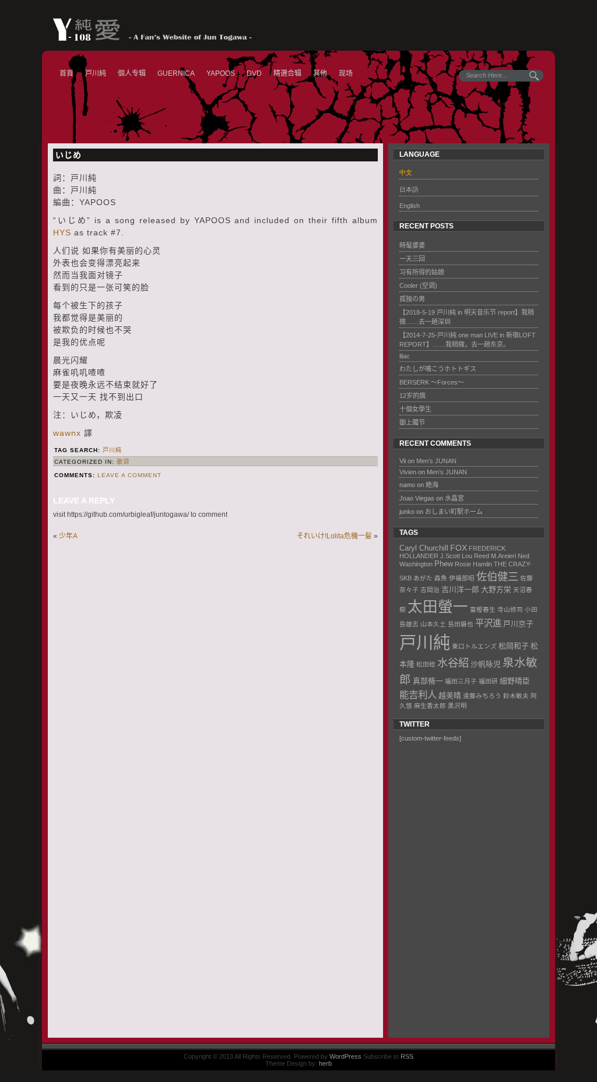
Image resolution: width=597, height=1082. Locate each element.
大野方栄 (496, 589)
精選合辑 (287, 73)
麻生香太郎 (430, 705)
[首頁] (146, 30)
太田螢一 (438, 606)
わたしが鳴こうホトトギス (437, 368)
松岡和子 (513, 646)
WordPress (345, 1056)
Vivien (407, 471)
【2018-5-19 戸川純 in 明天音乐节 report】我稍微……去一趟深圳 (466, 317)
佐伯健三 (497, 576)
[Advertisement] (464, 891)
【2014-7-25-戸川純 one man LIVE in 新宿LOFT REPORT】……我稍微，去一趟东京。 (467, 340)
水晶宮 (454, 498)
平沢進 (488, 623)
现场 (346, 73)
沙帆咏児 (485, 664)
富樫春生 (483, 609)
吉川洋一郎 (460, 589)
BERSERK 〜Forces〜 (431, 382)
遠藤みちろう (482, 695)
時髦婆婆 (412, 245)
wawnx (67, 433)
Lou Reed (475, 555)
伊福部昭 (462, 578)
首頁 (66, 73)
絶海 (432, 484)
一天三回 (412, 258)
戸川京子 (518, 623)
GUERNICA (176, 73)
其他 (320, 73)
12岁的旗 (412, 395)
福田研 (488, 681)
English (409, 205)
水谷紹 (453, 663)
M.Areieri (503, 555)
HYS (62, 232)
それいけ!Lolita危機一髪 (334, 536)
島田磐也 (460, 624)
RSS (407, 1056)
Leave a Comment (129, 475)
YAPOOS (220, 73)
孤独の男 (412, 298)
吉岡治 (430, 589)
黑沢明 (457, 705)
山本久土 (433, 624)
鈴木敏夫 (516, 695)
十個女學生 (415, 409)
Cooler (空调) (418, 285)
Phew (443, 563)
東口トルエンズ (474, 646)
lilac (404, 356)
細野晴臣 (515, 680)
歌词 (123, 462)
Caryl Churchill (423, 548)
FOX (458, 547)
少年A (68, 536)
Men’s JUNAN (436, 460)
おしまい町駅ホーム (454, 511)
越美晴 (449, 695)
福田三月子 (461, 681)
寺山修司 (510, 609)
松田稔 (426, 664)
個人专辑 (132, 73)
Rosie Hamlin (473, 564)
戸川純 (95, 73)
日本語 (409, 189)
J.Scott (450, 555)
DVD (254, 73)
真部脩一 (428, 680)
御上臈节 (412, 422)
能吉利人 (418, 694)
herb (325, 1063)
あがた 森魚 (430, 578)
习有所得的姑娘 (421, 272)
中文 (405, 172)
